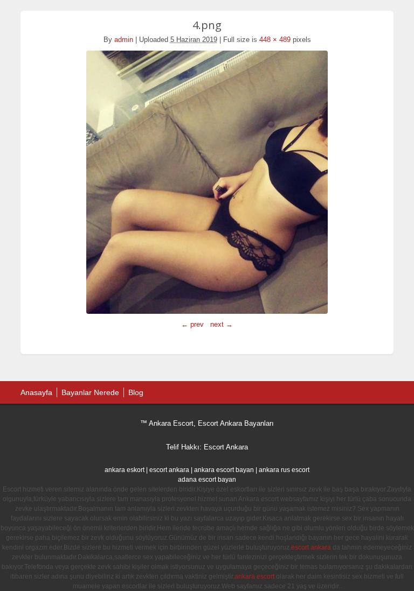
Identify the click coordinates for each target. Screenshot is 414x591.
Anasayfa (36, 392)
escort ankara (169, 470)
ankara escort (254, 576)
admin (123, 40)
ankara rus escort (284, 470)
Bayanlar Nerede (90, 392)
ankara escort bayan (224, 470)
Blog (135, 392)
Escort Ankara (226, 447)
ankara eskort (124, 470)
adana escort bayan (207, 479)
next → (221, 324)
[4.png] (207, 182)
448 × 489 (275, 40)
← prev (192, 324)
